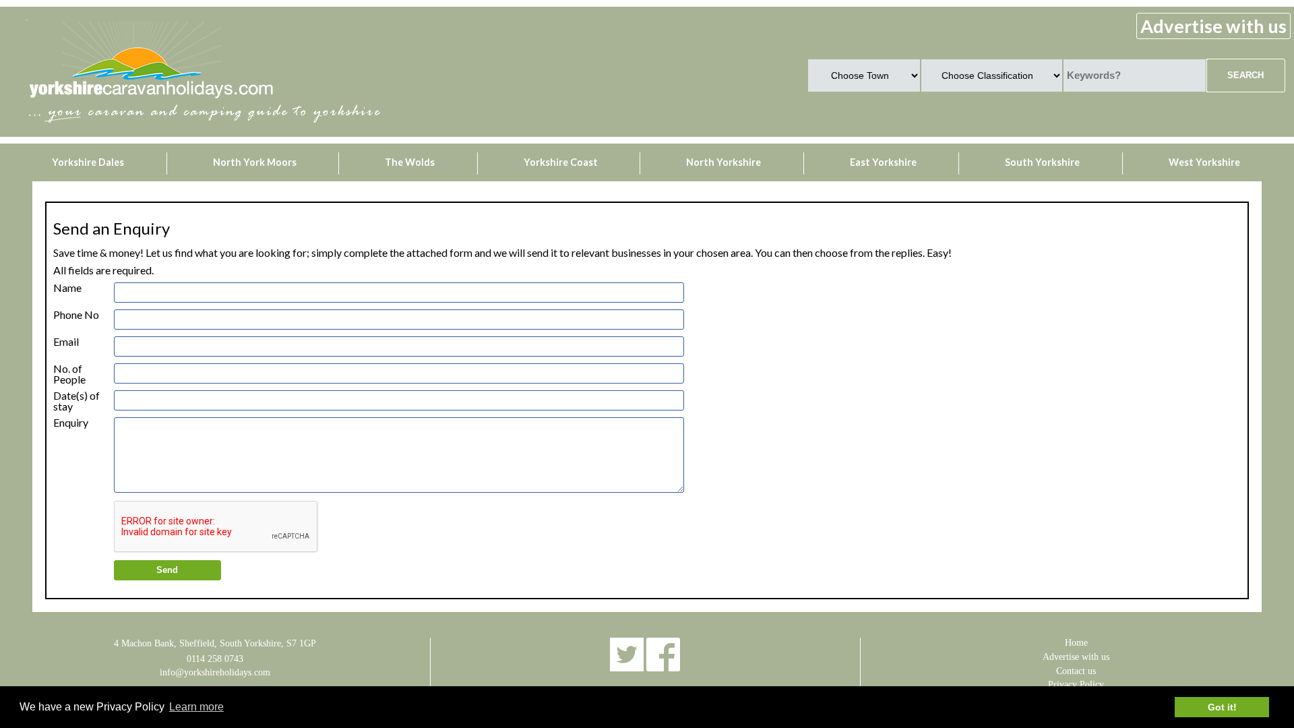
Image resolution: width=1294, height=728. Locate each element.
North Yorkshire (723, 162)
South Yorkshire (1042, 162)
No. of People (69, 368)
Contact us (1076, 670)
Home (1076, 642)
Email (66, 341)
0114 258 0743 (215, 658)
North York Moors (255, 162)
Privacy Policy (1076, 684)
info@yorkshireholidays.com (215, 672)
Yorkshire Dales (88, 162)
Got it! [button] (1222, 707)
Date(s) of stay (76, 395)
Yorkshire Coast (561, 162)
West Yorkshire (1204, 162)
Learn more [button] (196, 706)
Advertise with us (1213, 26)
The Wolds (410, 162)
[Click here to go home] (151, 98)
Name (67, 287)
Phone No (76, 314)
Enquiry (70, 422)
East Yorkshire (883, 162)
